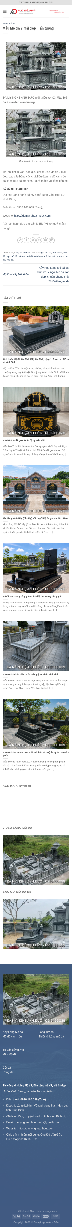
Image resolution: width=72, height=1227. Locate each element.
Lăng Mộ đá (25, 1085)
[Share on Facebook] (26, 240)
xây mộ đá (8, 259)
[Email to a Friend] (39, 240)
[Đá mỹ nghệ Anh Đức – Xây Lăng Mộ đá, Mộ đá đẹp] (38, 11)
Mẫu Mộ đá (9, 1054)
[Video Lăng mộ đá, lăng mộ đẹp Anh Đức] (36, 860)
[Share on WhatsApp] (20, 240)
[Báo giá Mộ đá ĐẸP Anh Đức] (36, 923)
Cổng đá (8, 1072)
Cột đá (7, 1067)
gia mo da (46, 252)
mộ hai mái (49, 256)
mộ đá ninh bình (35, 256)
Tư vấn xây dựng (13, 1049)
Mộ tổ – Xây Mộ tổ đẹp (16, 274)
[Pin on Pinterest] (45, 240)
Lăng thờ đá (46, 1031)
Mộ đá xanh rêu (12, 1036)
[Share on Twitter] (33, 240)
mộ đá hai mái (18, 256)
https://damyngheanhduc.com (32, 215)
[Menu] (5, 11)
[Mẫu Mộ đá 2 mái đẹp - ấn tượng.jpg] (36, 132)
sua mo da (62, 256)
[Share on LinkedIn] (52, 240)
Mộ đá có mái (9, 24)
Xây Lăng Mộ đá (13, 1031)
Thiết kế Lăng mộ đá (51, 1036)
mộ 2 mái (57, 252)
